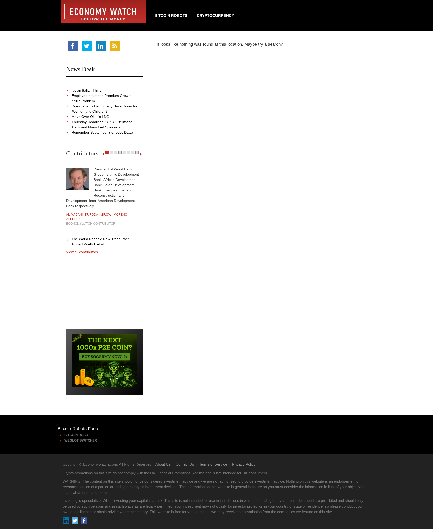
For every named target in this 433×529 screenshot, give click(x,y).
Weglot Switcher (81, 440)
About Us (163, 464)
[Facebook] (73, 46)
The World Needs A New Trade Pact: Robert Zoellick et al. (101, 241)
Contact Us (185, 464)
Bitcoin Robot (77, 435)
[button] (107, 152)
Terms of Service (213, 464)
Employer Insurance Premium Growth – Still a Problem (103, 98)
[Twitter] (87, 46)
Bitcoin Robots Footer (79, 428)
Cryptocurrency (215, 15)
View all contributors (82, 252)
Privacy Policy (244, 464)
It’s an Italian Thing (87, 90)
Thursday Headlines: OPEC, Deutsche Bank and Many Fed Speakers (102, 124)
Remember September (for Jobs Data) (102, 132)
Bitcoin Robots (171, 15)
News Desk (80, 69)
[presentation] (103, 154)
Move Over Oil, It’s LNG (90, 117)
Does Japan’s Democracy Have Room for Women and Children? (104, 108)
